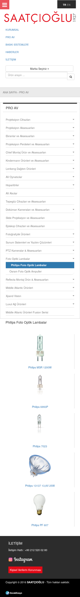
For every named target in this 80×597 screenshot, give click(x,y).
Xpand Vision (13, 296)
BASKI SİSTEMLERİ (17, 44)
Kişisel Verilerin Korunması (25, 570)
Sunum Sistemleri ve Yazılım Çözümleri (29, 242)
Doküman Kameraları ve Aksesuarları (27, 209)
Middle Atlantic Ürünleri (19, 288)
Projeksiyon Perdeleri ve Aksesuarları (27, 144)
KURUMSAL (12, 29)
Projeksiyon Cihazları (18, 119)
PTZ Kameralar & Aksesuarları (23, 250)
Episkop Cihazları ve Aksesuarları (25, 226)
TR (64, 5)
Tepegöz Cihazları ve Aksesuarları (26, 201)
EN (68, 5)
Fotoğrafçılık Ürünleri (18, 234)
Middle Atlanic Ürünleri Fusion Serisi (27, 312)
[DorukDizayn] (14, 592)
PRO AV (10, 37)
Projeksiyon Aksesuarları (20, 128)
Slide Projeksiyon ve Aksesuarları (25, 218)
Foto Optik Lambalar (18, 259)
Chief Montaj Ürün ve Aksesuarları (26, 152)
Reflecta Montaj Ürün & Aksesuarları (27, 279)
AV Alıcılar (11, 193)
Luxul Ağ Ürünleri (16, 304)
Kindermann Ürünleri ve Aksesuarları (27, 160)
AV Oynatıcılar (14, 177)
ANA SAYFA (10, 92)
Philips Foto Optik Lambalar (29, 265)
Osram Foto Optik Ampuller (25, 271)
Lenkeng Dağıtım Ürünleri (21, 169)
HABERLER (12, 52)
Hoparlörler (12, 185)
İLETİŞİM (11, 59)
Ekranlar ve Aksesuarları (20, 136)
